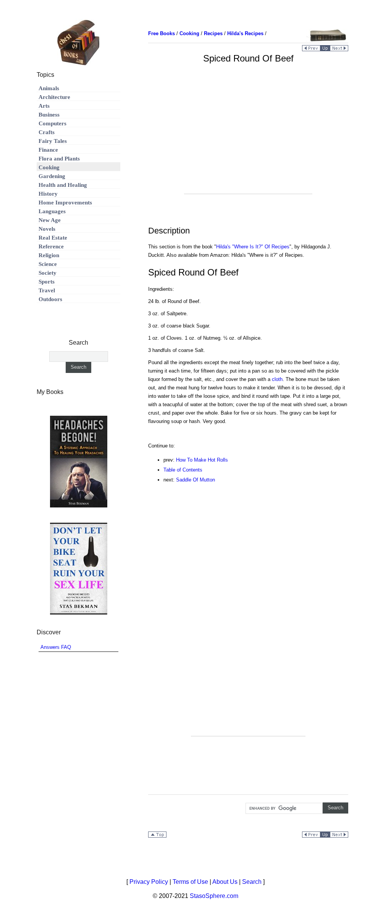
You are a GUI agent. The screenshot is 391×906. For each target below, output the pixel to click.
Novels (47, 229)
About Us (225, 881)
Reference (51, 246)
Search (252, 881)
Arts (44, 106)
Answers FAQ (55, 647)
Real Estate (53, 238)
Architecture (54, 97)
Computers (52, 123)
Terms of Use (190, 881)
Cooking (49, 167)
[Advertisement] (248, 140)
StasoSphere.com (214, 896)
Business (49, 115)
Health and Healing (63, 185)
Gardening (52, 176)
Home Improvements (65, 202)
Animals (49, 88)
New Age (50, 220)
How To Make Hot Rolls (202, 460)
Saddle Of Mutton (195, 480)
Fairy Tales (53, 141)
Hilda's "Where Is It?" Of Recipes (252, 247)
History (48, 194)
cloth (277, 379)
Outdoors (50, 299)
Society (48, 273)
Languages (52, 211)
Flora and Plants (59, 159)
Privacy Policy (148, 881)
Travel (47, 290)
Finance (48, 150)
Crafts (47, 132)
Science (48, 264)
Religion (49, 255)
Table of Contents (182, 470)
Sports (47, 282)
